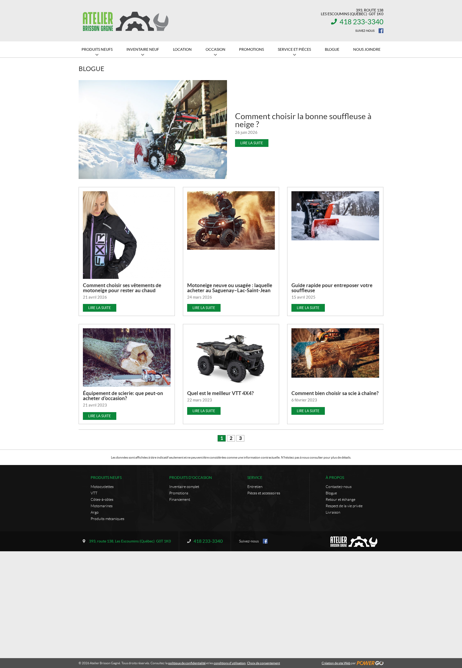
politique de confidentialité (187, 663)
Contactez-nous (339, 487)
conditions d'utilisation (230, 663)
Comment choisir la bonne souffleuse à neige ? (303, 120)
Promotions (178, 493)
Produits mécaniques (107, 519)
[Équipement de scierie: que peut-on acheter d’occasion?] (127, 357)
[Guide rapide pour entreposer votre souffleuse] (335, 215)
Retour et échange (340, 499)
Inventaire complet (184, 487)
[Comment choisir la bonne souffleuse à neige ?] (153, 129)
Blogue (331, 493)
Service (254, 477)
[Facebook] (381, 30)
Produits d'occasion (190, 477)
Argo (95, 512)
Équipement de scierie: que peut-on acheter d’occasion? (123, 395)
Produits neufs (106, 477)
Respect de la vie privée (344, 506)
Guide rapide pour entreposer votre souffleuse (331, 287)
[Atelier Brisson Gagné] (125, 20)
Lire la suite (251, 143)
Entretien (255, 487)
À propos (335, 477)
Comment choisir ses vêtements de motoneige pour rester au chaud (122, 287)
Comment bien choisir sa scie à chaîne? (335, 393)
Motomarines (102, 506)
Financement (179, 499)
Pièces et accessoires (263, 493)
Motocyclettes (102, 487)
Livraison (333, 512)
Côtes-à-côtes (102, 499)
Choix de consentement (263, 663)
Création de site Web (336, 663)
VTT (94, 493)
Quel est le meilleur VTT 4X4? (220, 393)
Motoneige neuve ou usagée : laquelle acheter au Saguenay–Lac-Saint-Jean (229, 287)
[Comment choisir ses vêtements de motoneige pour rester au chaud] (127, 235)
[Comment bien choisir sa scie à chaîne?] (335, 353)
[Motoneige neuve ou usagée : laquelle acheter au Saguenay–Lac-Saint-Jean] (231, 220)
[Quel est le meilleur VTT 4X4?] (231, 356)
